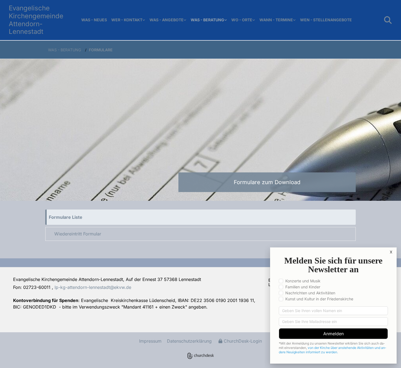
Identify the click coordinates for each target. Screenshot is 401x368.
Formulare (101, 49)
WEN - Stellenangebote (326, 19)
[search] (388, 20)
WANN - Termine (276, 19)
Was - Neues (94, 19)
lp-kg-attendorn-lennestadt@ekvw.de (93, 287)
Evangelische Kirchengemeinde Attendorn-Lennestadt (36, 19)
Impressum (150, 341)
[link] (128, 20)
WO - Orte (241, 19)
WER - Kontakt (126, 19)
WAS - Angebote (166, 19)
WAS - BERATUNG (207, 19)
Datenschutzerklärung (189, 341)
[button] (200, 217)
